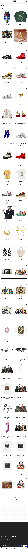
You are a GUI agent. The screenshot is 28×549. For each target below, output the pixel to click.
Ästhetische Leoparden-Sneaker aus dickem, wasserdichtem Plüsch (7, 163)
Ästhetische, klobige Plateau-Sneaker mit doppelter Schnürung (21, 84)
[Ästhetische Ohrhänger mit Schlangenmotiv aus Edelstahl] (20, 231)
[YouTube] (7, 539)
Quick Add (7, 24)
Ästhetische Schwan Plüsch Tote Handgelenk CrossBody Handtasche (20, 261)
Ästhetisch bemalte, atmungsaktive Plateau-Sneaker (7, 202)
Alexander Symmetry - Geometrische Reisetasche (21, 319)
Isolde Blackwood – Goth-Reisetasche (20, 417)
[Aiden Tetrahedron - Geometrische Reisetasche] (7, 290)
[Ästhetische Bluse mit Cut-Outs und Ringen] (7, 212)
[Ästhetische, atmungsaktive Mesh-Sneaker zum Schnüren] (20, 154)
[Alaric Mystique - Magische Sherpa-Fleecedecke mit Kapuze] (20, 290)
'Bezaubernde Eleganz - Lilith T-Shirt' (7, 455)
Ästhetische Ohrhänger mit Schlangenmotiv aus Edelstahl (20, 241)
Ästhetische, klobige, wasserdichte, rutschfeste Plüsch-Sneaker (7, 104)
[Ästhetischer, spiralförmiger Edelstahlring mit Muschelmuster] (20, 94)
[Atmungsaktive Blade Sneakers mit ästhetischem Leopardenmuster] (20, 134)
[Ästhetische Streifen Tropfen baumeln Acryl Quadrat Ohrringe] (7, 251)
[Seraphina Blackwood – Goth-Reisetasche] (20, 427)
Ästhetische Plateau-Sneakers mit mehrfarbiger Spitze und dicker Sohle (21, 202)
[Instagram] (1, 539)
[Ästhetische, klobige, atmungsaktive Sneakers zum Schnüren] (7, 74)
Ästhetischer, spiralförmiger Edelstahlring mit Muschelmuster (21, 104)
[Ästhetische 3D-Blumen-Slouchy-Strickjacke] (7, 114)
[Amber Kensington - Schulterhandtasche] (20, 465)
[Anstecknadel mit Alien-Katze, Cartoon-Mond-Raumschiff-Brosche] (7, 330)
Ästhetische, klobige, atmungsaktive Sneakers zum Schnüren (7, 84)
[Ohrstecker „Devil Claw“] (20, 369)
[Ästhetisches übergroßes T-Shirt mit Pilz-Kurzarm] (20, 173)
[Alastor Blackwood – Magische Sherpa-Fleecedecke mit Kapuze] (7, 310)
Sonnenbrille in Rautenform (7, 359)
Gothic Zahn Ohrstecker (7, 417)
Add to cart (7, 42)
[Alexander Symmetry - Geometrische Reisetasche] (20, 310)
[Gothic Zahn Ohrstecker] (7, 408)
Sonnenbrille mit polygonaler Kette (21, 359)
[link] (5, 518)
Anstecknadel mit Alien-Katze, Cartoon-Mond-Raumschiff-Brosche (7, 340)
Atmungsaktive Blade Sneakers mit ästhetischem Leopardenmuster (21, 144)
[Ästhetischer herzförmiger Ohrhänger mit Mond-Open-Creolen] (20, 114)
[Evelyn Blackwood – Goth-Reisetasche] (20, 388)
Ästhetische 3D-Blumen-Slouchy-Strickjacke (7, 123)
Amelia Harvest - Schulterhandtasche (20, 493)
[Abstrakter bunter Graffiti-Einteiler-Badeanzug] (7, 16)
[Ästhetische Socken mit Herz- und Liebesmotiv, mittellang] (7, 134)
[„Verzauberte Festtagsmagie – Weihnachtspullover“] (20, 330)
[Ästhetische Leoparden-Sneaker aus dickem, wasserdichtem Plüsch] (7, 154)
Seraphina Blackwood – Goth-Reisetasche (21, 436)
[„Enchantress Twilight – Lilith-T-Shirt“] (20, 446)
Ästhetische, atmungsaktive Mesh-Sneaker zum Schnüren (20, 163)
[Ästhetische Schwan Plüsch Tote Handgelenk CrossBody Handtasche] (20, 251)
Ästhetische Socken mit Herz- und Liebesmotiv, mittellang (7, 143)
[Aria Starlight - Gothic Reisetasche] (7, 369)
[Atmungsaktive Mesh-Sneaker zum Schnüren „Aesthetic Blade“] (20, 54)
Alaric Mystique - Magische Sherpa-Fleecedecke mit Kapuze (21, 300)
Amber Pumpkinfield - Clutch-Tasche (7, 493)
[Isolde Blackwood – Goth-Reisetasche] (20, 408)
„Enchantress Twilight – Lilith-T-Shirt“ (21, 455)
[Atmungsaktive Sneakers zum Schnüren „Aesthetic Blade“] (7, 54)
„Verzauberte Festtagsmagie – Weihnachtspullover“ (21, 339)
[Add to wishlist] (13, 10)
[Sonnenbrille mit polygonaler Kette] (20, 350)
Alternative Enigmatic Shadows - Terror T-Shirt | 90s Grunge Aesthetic (7, 398)
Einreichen (14, 536)
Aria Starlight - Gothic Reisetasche (7, 378)
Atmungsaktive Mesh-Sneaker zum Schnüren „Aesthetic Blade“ (20, 64)
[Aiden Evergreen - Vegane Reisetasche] (7, 271)
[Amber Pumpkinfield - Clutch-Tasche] (7, 484)
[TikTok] (5, 539)
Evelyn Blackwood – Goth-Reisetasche (20, 397)
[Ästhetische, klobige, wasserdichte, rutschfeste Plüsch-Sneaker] (7, 94)
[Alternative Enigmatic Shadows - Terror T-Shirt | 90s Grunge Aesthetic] (7, 388)
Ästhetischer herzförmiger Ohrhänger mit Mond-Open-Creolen (21, 124)
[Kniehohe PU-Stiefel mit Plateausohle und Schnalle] (7, 427)
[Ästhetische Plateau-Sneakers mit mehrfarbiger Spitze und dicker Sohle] (20, 193)
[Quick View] (13, 12)
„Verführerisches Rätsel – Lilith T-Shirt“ (7, 474)
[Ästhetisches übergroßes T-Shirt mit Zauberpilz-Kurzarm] (7, 173)
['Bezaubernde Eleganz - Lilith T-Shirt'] (7, 446)
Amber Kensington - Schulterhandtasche (21, 474)
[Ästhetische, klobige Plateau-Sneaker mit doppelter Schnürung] (20, 74)
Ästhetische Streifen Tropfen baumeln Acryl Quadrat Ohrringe (7, 261)
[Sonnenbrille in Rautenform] (7, 350)
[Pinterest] (3, 539)
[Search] (3, 1)
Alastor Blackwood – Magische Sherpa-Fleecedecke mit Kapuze (7, 320)
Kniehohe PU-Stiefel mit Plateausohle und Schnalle (7, 436)
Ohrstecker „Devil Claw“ (21, 378)
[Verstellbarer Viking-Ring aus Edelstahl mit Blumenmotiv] (20, 35)
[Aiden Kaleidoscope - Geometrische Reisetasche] (20, 271)
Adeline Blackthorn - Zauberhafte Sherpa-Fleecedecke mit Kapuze (7, 44)
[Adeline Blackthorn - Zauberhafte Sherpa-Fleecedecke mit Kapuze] (7, 34)
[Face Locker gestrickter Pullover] (20, 16)
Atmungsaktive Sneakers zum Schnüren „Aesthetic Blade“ (7, 64)
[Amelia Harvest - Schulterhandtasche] (20, 484)
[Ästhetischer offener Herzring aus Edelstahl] (7, 231)
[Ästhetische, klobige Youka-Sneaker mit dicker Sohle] (20, 212)
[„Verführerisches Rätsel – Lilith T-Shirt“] (7, 465)
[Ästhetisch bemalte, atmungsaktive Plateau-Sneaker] (7, 193)
